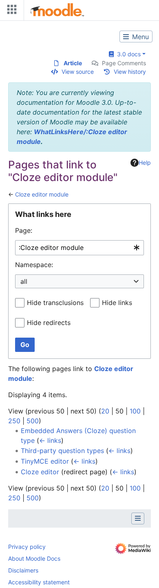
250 (14, 421)
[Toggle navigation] (10, 11)
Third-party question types (62, 451)
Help (145, 162)
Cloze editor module (41, 194)
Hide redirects (49, 322)
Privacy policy (27, 546)
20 (105, 411)
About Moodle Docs (34, 558)
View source (78, 71)
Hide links (117, 302)
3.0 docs (127, 54)
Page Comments (124, 63)
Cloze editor (40, 472)
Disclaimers (23, 570)
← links (50, 440)
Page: (23, 230)
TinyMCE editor (45, 461)
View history (130, 71)
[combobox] (79, 247)
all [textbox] (23, 281)
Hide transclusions (55, 302)
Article (73, 63)
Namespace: (34, 265)
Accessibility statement (39, 582)
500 (32, 421)
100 (135, 411)
